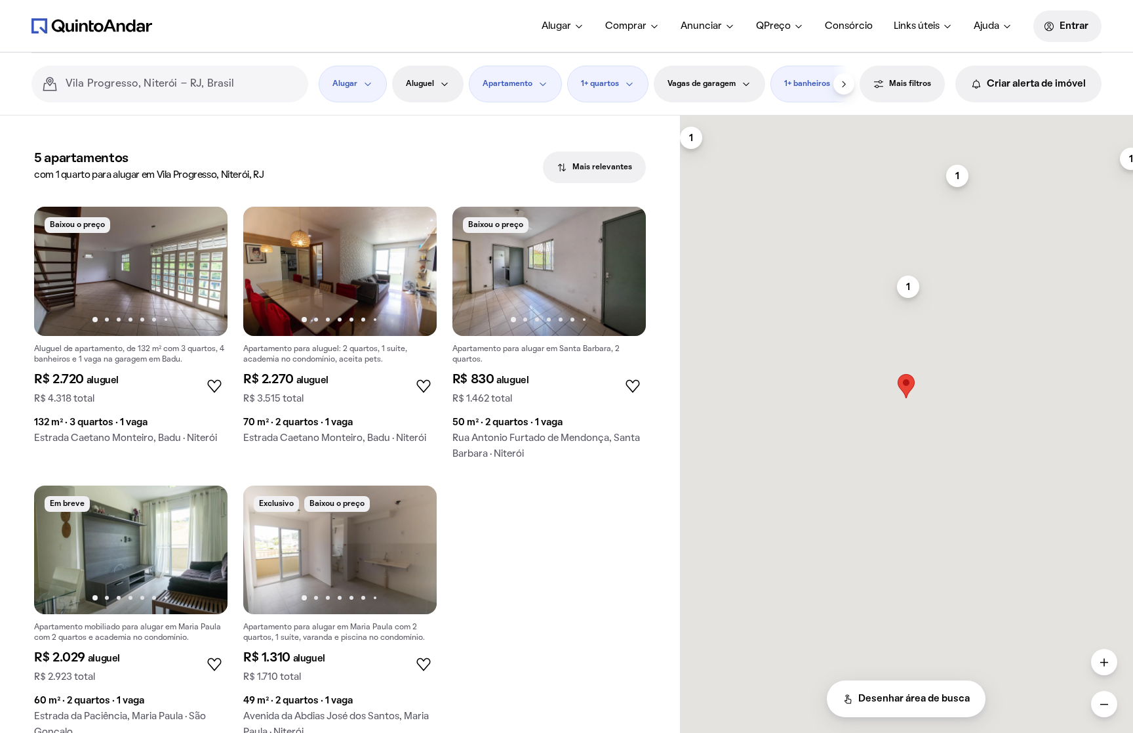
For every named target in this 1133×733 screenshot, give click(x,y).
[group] (131, 330)
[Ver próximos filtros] (843, 83)
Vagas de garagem (701, 84)
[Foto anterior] (58, 271)
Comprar (625, 26)
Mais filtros (910, 84)
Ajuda (986, 26)
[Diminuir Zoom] (1104, 704)
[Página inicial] (91, 25)
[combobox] (182, 84)
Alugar (556, 26)
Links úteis (917, 26)
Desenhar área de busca (914, 698)
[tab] (594, 167)
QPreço (773, 26)
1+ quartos (600, 84)
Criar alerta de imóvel (1036, 84)
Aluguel (420, 84)
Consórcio (849, 26)
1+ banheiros (807, 84)
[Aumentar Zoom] (1104, 662)
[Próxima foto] (204, 271)
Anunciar (701, 26)
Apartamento (507, 84)
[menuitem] (563, 26)
